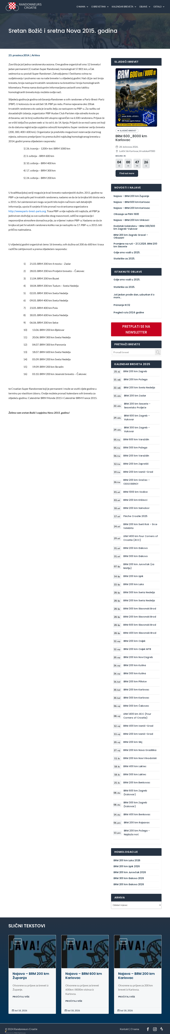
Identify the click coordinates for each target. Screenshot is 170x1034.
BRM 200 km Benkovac (136, 782)
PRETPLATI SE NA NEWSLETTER (136, 329)
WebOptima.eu (20, 1033)
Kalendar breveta (122, 6)
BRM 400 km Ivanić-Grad (138, 725)
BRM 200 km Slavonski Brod (139, 616)
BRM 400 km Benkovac (137, 814)
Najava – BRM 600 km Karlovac (132, 202)
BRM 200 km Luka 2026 (127, 860)
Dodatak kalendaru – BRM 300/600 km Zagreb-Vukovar (134, 227)
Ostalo (157, 6)
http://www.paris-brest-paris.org (27, 211)
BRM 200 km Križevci (135, 500)
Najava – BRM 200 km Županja (131, 196)
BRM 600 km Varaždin (136, 439)
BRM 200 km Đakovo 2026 (129, 884)
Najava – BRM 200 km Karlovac (132, 208)
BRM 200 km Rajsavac (137, 822)
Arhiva (36, 55)
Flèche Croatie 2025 (135, 516)
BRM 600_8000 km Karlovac (131, 138)
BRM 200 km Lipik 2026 (127, 866)
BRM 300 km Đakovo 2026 (129, 878)
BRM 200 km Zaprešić (136, 463)
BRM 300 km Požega (135, 447)
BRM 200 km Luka (133, 584)
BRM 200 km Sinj (132, 742)
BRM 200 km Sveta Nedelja (139, 387)
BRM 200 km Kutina (135, 665)
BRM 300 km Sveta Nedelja (139, 592)
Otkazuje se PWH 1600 (126, 214)
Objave (143, 6)
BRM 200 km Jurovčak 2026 (130, 872)
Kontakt (124, 1029)
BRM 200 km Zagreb (135, 371)
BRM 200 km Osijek (135, 641)
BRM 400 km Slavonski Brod (139, 633)
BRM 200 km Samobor (136, 508)
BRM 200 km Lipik (133, 576)
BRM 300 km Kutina (135, 673)
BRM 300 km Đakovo (135, 556)
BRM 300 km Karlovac (136, 697)
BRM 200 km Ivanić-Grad (138, 472)
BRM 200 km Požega (136, 379)
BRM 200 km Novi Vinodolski (139, 758)
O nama (81, 6)
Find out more (127, 173)
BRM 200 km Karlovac (136, 689)
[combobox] (136, 352)
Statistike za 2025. (124, 258)
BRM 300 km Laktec (134, 774)
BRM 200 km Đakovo (135, 548)
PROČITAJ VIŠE (21, 996)
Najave (18, 941)
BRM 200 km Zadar (135, 395)
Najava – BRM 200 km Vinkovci (131, 220)
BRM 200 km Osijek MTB (137, 649)
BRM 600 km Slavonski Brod (139, 624)
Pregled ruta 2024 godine (129, 312)
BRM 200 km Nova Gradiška (139, 750)
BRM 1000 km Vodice (135, 492)
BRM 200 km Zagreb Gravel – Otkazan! (131, 236)
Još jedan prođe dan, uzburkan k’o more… (134, 296)
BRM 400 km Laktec (134, 766)
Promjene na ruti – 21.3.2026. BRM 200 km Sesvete (135, 245)
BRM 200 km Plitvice (135, 681)
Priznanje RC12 (122, 305)
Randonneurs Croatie (25, 1029)
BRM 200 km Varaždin (136, 455)
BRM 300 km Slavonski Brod (139, 608)
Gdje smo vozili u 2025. (127, 252)
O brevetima (98, 6)
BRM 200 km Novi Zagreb (138, 657)
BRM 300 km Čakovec (136, 705)
